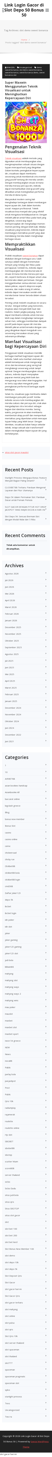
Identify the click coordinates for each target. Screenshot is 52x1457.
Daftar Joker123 (13, 893)
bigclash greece (12, 805)
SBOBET (9, 1141)
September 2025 (13, 647)
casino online (11, 839)
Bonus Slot (10, 825)
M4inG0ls (10, 67)
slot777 (8, 1363)
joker (7, 933)
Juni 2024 (9, 727)
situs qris (9, 1201)
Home (24, 39)
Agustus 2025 (12, 654)
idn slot (8, 926)
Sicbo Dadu (10, 1188)
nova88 (8, 1060)
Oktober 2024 (12, 721)
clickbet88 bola (12, 872)
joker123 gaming (13, 946)
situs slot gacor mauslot (17, 452)
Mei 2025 (9, 674)
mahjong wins (11, 1000)
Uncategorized (25, 67)
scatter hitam (11, 1161)
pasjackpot (10, 1081)
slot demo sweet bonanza (30, 70)
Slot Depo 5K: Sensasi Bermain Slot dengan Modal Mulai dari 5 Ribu (22, 518)
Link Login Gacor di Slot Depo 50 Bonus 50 (24, 9)
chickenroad (11, 852)
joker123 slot (11, 953)
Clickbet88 (10, 866)
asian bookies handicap (16, 785)
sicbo (7, 1181)
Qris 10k (9, 1101)
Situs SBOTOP (12, 1208)
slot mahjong (11, 1309)
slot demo (10, 1255)
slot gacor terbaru (14, 1302)
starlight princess (13, 1396)
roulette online (12, 1128)
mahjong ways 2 (13, 993)
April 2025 (10, 680)
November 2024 (13, 714)
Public (8, 1094)
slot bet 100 (11, 1228)
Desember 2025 (13, 627)
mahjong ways (12, 987)
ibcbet (8, 906)
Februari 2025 (12, 694)
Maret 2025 (11, 687)
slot (7, 1222)
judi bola (9, 960)
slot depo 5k (11, 1269)
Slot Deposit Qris (13, 1275)
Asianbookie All (12, 792)
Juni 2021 (9, 741)
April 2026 (10, 600)
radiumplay (10, 1107)
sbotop (8, 1154)
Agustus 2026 (12, 573)
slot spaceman (12, 1349)
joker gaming (11, 940)
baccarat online (12, 799)
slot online (10, 1316)
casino (8, 832)
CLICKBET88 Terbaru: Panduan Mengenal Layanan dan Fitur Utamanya (25, 489)
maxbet (8, 1020)
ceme (7, 846)
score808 (9, 1168)
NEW (7, 1047)
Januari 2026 (11, 620)
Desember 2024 (13, 707)
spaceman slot (12, 1383)
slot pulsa (9, 1322)
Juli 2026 (9, 580)
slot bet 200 (11, 1235)
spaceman (10, 1369)
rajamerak (10, 1114)
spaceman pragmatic (15, 1376)
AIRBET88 (10, 778)
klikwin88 (9, 966)
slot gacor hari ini (13, 1289)
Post (7, 1087)
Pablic (8, 1067)
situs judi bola (11, 1195)
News (8, 1054)
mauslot (9, 1013)
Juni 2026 (9, 586)
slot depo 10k (12, 1262)
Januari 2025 (11, 701)
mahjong (9, 973)
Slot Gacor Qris (12, 1295)
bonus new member (15, 819)
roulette (9, 1121)
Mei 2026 (9, 593)
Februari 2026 (12, 613)
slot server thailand (14, 1342)
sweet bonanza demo (28, 72)
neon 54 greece (13, 1040)
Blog (7, 812)
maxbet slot (11, 1027)
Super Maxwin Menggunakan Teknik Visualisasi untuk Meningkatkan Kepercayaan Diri (21, 90)
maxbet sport (11, 1034)
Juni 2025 (9, 667)
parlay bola (10, 1074)
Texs (7, 1403)
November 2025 (13, 633)
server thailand (12, 1175)
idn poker (9, 919)
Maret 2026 (11, 607)
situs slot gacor (12, 1215)
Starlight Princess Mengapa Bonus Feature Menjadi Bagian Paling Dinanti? (26, 479)
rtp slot (8, 1134)
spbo (7, 1389)
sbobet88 (10, 1148)
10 (6, 772)
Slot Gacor (10, 1282)
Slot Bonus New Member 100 (19, 1248)
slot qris (9, 1329)
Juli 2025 (9, 660)
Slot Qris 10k (11, 1336)
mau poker (10, 1007)
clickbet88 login (12, 879)
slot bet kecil (11, 1242)
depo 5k (9, 899)
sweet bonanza (12, 72)
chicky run (9, 859)
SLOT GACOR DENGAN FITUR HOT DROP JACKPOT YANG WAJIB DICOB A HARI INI (25, 508)
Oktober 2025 (12, 640)
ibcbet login (10, 913)
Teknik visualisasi (13, 158)
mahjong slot (11, 980)
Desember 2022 (13, 734)
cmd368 (9, 886)
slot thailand (11, 1356)
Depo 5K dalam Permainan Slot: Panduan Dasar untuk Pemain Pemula (25, 498)
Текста (8, 1416)
